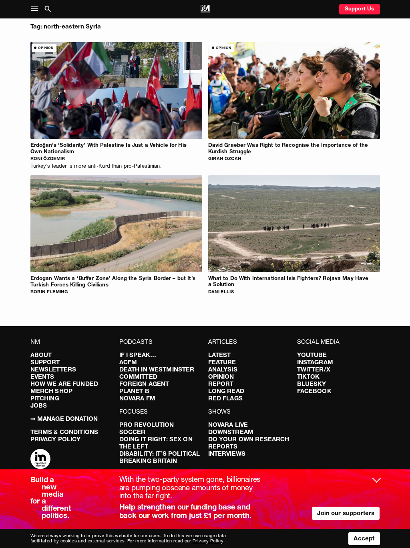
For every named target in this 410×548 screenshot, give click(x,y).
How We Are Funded (64, 384)
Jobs (38, 405)
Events (42, 376)
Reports (223, 446)
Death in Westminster (157, 369)
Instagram (315, 362)
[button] (36, 9)
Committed (138, 376)
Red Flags (225, 398)
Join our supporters (345, 513)
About (41, 355)
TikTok (308, 376)
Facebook (314, 391)
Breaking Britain (148, 461)
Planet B (134, 391)
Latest (219, 355)
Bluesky (311, 384)
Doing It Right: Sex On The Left (156, 442)
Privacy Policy (55, 439)
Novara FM (137, 398)
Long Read (226, 391)
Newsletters (53, 369)
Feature (222, 362)
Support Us (359, 8)
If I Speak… (138, 355)
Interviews (227, 453)
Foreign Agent (144, 384)
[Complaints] (40, 460)
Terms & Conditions (64, 432)
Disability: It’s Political (159, 453)
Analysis (222, 369)
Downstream (231, 432)
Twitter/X (313, 369)
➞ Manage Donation (64, 418)
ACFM (128, 362)
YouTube (312, 355)
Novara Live (228, 424)
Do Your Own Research (248, 439)
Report (221, 384)
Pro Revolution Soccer (146, 428)
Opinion (221, 376)
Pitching (44, 398)
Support (45, 362)
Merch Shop (51, 391)
